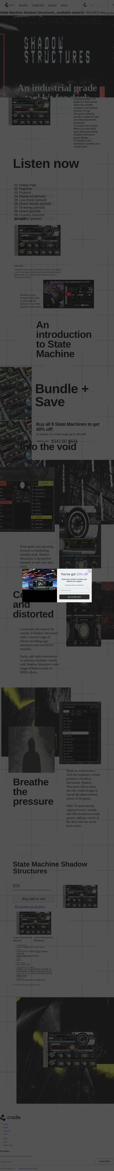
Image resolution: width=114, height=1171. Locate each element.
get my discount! (74, 597)
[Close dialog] (89, 571)
